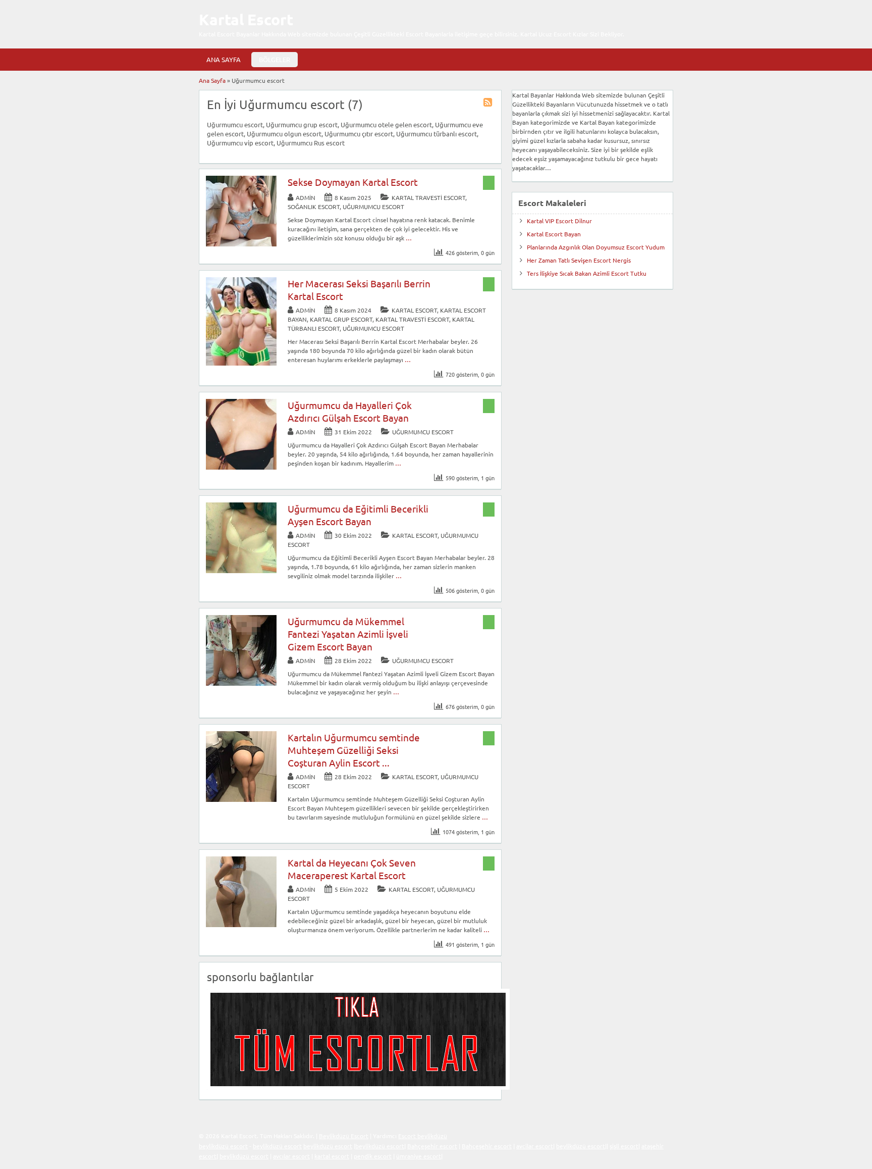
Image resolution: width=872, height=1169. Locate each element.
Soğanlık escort (314, 206)
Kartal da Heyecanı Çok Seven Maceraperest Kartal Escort (352, 868)
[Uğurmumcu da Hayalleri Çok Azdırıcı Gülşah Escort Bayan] (241, 467)
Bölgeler (274, 59)
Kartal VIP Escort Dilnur (559, 221)
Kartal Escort (246, 19)
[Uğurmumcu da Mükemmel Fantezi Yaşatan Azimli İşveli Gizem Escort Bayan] (241, 683)
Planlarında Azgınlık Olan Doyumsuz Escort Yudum (596, 247)
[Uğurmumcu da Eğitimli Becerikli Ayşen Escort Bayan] (241, 571)
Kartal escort (414, 310)
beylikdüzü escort (223, 1146)
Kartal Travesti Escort (428, 197)
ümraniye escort (418, 1156)
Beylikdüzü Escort (343, 1136)
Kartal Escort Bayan (554, 234)
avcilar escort (534, 1146)
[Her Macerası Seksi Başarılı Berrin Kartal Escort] (241, 363)
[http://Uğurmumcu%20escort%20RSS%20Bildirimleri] (489, 103)
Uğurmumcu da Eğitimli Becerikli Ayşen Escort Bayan (358, 514)
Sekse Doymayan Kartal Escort (353, 182)
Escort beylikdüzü (422, 1136)
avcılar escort (291, 1156)
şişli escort (624, 1146)
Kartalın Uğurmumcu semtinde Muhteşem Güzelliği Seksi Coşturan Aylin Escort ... (354, 750)
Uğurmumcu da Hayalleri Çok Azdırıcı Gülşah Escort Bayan (350, 411)
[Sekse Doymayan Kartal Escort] (241, 244)
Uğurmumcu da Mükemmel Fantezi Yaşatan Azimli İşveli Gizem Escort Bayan (348, 633)
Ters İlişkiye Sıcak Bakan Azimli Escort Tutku (586, 273)
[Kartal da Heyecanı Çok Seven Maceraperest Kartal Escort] (241, 925)
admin (305, 197)
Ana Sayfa (223, 59)
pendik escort (373, 1156)
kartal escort (331, 1156)
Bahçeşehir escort (432, 1146)
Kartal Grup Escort (341, 319)
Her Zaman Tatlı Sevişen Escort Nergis (579, 260)
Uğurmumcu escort (373, 206)
